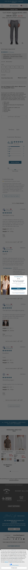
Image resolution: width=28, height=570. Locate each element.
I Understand (14, 567)
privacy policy (17, 293)
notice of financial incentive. (22, 293)
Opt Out (6, 561)
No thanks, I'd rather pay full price (18, 290)
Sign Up (18, 288)
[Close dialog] (26, 276)
